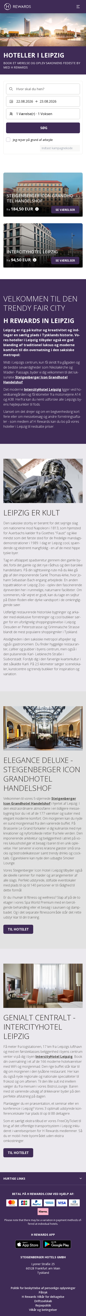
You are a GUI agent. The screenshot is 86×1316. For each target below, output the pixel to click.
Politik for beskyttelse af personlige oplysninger (43, 1288)
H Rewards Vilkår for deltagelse (43, 1297)
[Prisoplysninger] (37, 209)
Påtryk (43, 1292)
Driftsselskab (43, 1301)
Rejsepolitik (43, 1305)
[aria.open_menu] (78, 6)
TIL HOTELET (18, 929)
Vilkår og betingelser (43, 1310)
